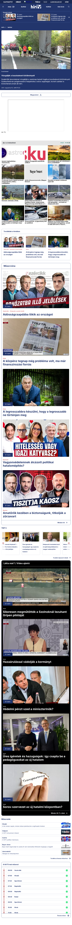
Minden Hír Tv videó (58, 813)
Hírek (27, 249)
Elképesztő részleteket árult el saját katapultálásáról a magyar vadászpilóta (51, 547)
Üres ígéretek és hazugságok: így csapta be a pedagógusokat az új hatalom (31, 548)
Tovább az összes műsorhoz (59, 858)
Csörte (4, 838)
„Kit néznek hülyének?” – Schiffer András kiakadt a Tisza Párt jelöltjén (9, 547)
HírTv (2, 27)
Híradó (4, 824)
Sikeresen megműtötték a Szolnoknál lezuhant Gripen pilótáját (35, 613)
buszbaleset (4, 71)
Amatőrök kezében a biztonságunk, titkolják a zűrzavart (34, 514)
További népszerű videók (60, 558)
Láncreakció (6, 851)
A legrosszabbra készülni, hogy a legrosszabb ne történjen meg (58, 254)
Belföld (10, 27)
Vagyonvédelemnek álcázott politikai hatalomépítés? (28, 464)
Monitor (5, 510)
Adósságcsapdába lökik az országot (25, 17)
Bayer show (6, 844)
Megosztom (34, 95)
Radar (16, 897)
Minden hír (61, 522)
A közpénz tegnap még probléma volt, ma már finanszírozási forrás (58, 18)
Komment (5, 459)
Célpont (5, 831)
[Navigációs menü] (3, 6)
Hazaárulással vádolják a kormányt (27, 661)
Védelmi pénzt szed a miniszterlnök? (28, 709)
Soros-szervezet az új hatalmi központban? (32, 807)
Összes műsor (61, 915)
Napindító (17, 886)
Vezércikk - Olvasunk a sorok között (13, 249)
